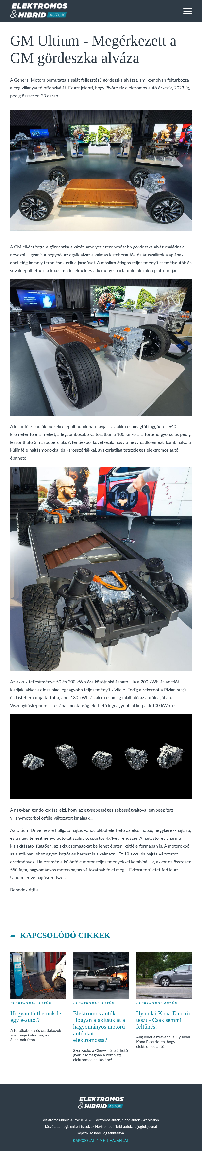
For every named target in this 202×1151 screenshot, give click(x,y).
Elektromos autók (30, 1003)
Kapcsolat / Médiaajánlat (101, 1141)
